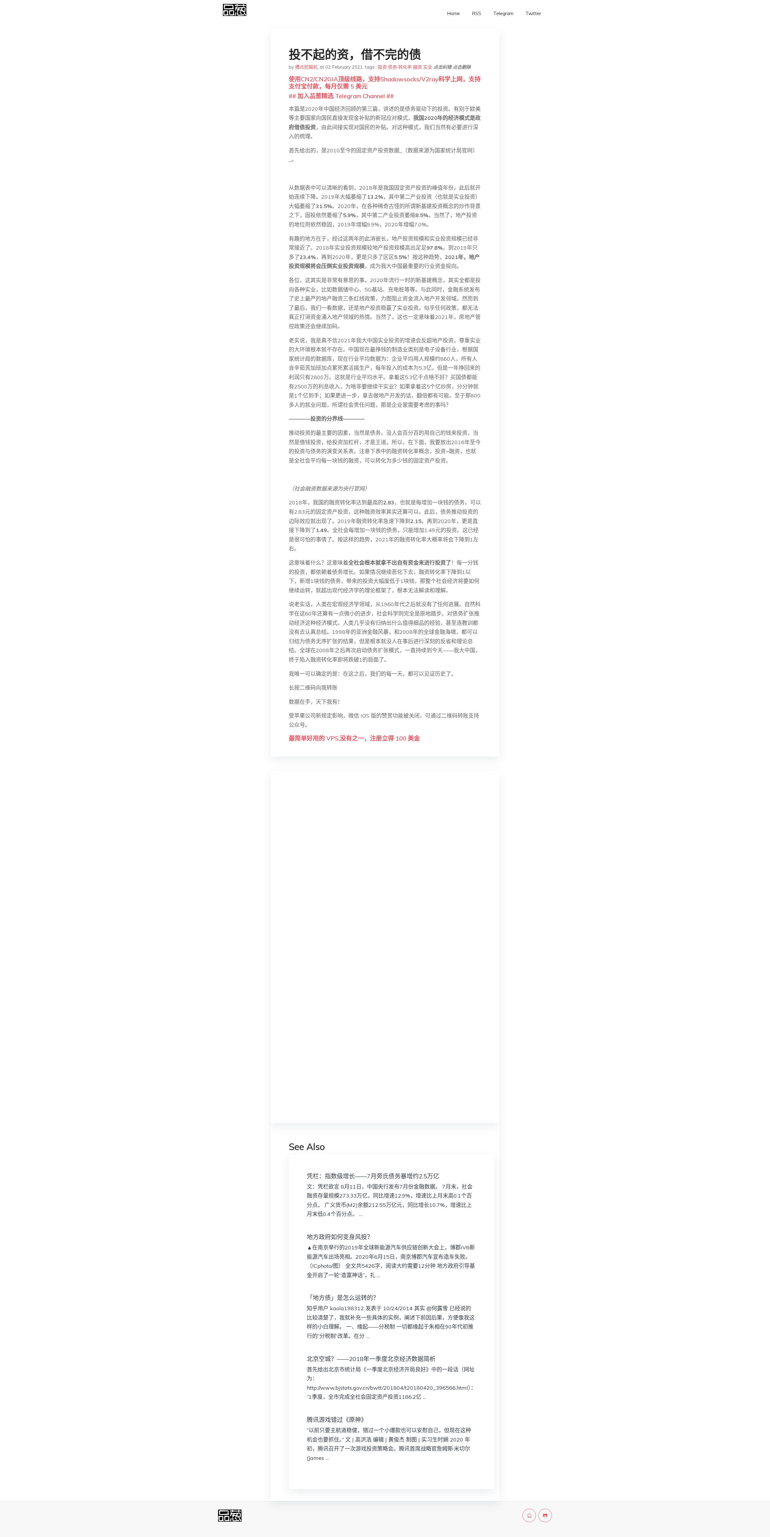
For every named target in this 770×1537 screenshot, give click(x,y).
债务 (392, 67)
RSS (476, 13)
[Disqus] (385, 871)
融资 (417, 67)
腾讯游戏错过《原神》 (337, 1419)
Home (453, 13)
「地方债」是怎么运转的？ (343, 1298)
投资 (382, 67)
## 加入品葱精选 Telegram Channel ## (341, 96)
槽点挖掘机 (306, 67)
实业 (427, 67)
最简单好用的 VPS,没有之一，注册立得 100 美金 (354, 738)
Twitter (533, 13)
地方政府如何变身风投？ (340, 1237)
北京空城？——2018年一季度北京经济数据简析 (371, 1359)
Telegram (503, 13)
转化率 (405, 67)
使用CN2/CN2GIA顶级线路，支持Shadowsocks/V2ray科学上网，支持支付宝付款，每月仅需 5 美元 (385, 82)
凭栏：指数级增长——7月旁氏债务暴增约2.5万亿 (373, 1176)
